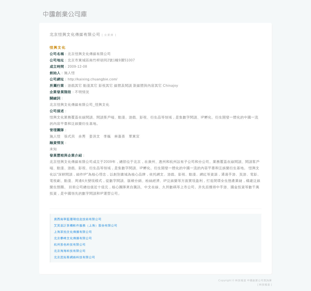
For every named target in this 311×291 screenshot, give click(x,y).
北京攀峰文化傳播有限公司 (73, 238)
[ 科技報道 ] (264, 284)
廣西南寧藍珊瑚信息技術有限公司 (78, 219)
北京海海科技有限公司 (70, 251)
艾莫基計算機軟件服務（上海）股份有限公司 (85, 225)
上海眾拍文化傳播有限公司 (73, 231)
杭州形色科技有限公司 (70, 244)
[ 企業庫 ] (109, 34)
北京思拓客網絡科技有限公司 (74, 257)
